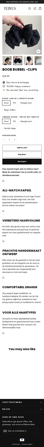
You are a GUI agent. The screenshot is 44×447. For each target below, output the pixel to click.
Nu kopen (22, 161)
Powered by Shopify (27, 444)
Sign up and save (13, 417)
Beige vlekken (9, 109)
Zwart (6, 102)
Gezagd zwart (26, 102)
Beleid (6, 409)
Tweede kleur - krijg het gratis (20, 117)
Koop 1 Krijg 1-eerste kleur (18, 98)
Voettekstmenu (12, 402)
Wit (14, 102)
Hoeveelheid (9, 135)
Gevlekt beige (10, 128)
